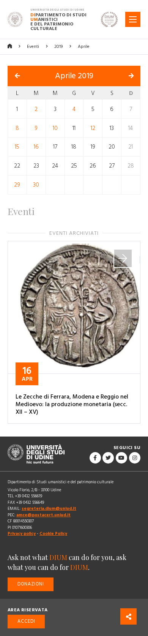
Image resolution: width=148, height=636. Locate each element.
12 (93, 128)
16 (36, 147)
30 (36, 185)
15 (17, 147)
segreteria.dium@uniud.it (49, 508)
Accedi (26, 621)
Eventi (33, 46)
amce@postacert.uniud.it (43, 515)
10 (55, 128)
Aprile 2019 (74, 76)
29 (17, 185)
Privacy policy (22, 533)
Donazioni (30, 584)
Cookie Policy (53, 533)
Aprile (84, 46)
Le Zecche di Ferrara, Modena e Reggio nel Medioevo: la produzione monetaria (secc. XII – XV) (72, 404)
